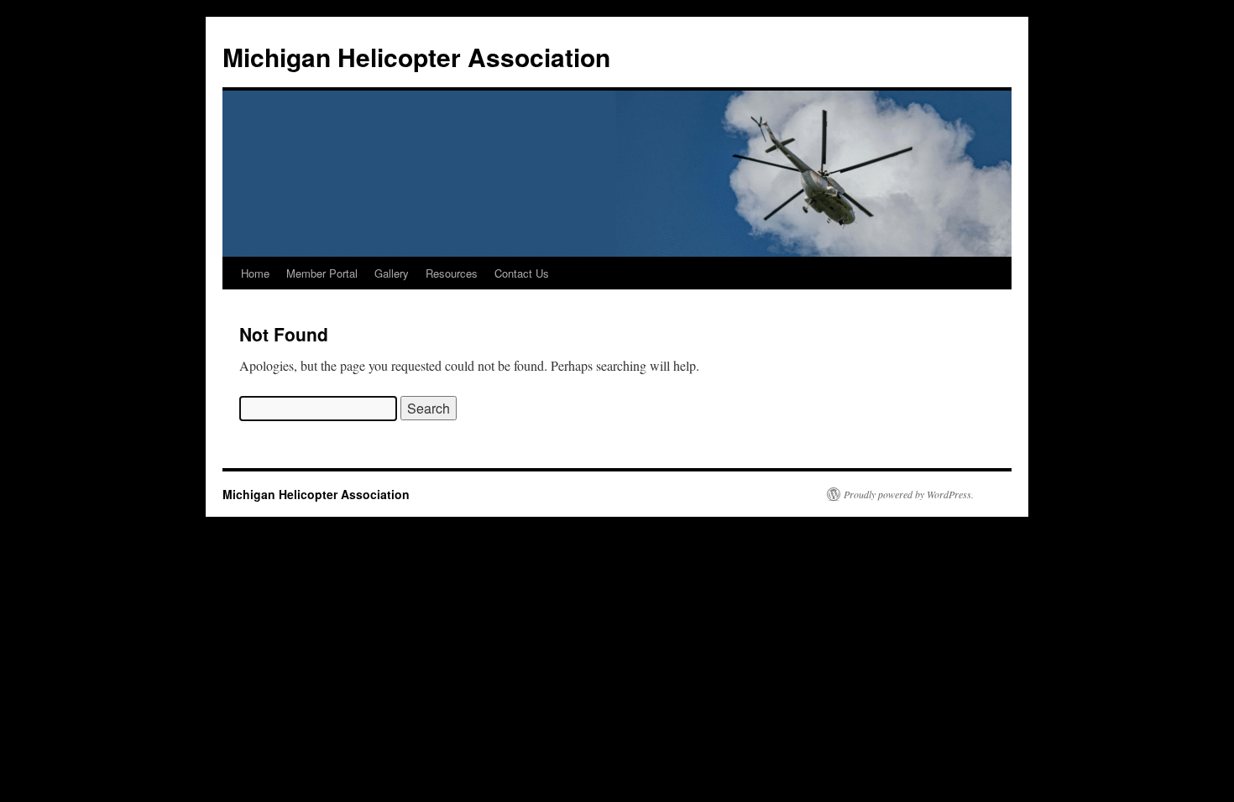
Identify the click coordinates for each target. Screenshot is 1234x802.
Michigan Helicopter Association (416, 57)
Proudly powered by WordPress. (909, 494)
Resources (452, 273)
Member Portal (322, 273)
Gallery (391, 273)
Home (255, 273)
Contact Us (521, 273)
